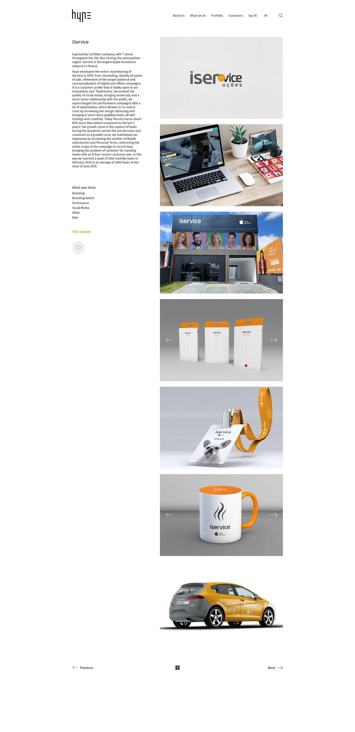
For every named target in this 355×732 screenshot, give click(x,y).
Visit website (81, 232)
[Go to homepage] (81, 15)
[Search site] (281, 16)
